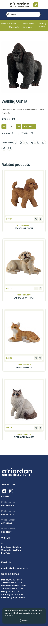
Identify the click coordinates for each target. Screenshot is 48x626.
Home (3, 23)
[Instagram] (11, 491)
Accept (25, 620)
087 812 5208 (8, 505)
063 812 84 (6, 523)
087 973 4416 (7, 514)
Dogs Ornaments (24, 225)
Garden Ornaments (38, 109)
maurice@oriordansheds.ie (14, 568)
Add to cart (29, 126)
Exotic (8, 113)
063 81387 (6, 532)
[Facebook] (4, 491)
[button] (36, 219)
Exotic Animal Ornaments (21, 109)
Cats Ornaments (24, 364)
